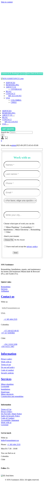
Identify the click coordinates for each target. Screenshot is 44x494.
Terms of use (6, 365)
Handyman (5, 392)
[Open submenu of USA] (8, 124)
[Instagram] (4, 473)
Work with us (6, 362)
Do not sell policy (8, 367)
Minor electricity (7, 394)
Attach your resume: (11, 236)
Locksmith (5, 386)
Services (4, 289)
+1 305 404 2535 (10, 319)
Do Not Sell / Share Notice (11, 414)
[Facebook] (2, 473)
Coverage (4, 425)
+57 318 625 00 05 (11, 331)
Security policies (7, 373)
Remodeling (5, 287)
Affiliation (5, 291)
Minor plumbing (7, 384)
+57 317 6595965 (8, 333)
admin (13, 145)
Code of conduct (7, 370)
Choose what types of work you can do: (19, 224)
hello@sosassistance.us (11, 308)
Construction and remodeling (12, 396)
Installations (5, 389)
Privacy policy (6, 359)
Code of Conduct (7, 418)
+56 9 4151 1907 (7, 346)
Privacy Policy (6, 412)
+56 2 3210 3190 (10, 344)
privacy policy (32, 246)
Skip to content (7, 2)
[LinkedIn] (7, 473)
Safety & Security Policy (10, 416)
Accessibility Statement (10, 420)
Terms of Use (6, 409)
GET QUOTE (8, 129)
